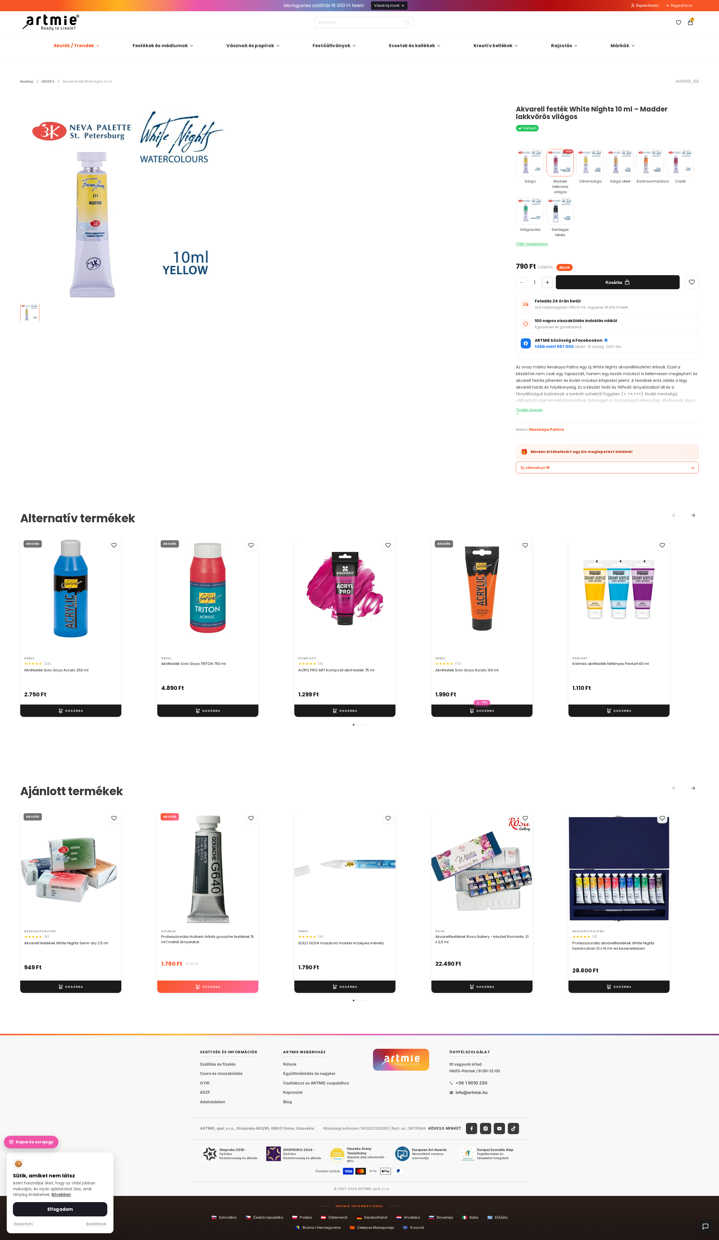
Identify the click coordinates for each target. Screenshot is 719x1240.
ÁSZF (205, 1092)
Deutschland (372, 1217)
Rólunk (290, 1063)
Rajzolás (561, 45)
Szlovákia (223, 1217)
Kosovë (413, 1227)
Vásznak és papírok (250, 45)
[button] (353, 725)
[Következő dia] (111, 596)
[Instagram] (485, 1128)
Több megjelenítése (532, 244)
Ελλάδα (497, 1217)
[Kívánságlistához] (114, 545)
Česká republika (264, 1217)
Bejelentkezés (647, 5)
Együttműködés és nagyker (309, 1073)
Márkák (620, 45)
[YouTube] (499, 1128)
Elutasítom (23, 1223)
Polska (302, 1217)
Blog (287, 1101)
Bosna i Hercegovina (318, 1227)
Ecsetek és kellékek (412, 45)
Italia (470, 1217)
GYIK (205, 1083)
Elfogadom (60, 1209)
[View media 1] (29, 313)
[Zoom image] (127, 212)
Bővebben (61, 1194)
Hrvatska (408, 1217)
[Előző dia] (30, 596)
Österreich (334, 1217)
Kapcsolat (292, 1092)
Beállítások (96, 1223)
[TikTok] (513, 1128)
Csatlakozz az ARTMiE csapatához (316, 1083)
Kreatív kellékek (493, 45)
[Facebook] (471, 1128)
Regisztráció (681, 5)
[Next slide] (693, 515)
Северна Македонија (372, 1227)
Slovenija (441, 1217)
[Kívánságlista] (678, 22)
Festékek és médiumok (160, 45)
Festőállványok (332, 45)
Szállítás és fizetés (218, 1063)
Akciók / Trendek (74, 45)
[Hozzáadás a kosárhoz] (70, 711)
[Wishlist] (692, 282)
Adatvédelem (212, 1101)
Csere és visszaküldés (221, 1073)
